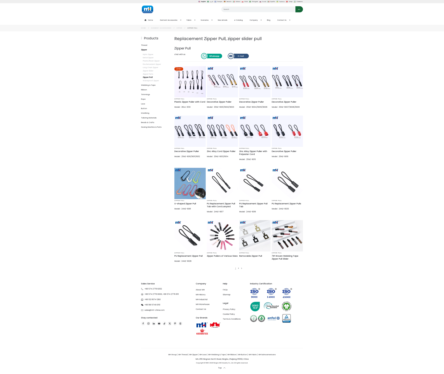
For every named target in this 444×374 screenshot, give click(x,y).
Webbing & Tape (148, 85)
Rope (143, 99)
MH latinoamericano (267, 354)
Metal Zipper (148, 57)
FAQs (225, 289)
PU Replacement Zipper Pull (188, 255)
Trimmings (145, 94)
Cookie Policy (229, 314)
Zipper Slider (148, 71)
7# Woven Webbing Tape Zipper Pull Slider (285, 257)
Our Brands (201, 317)
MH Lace (203, 354)
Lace (143, 104)
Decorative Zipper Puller (219, 101)
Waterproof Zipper (151, 80)
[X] (170, 323)
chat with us (179, 54)
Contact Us (201, 309)
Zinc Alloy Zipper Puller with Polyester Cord (253, 153)
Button (144, 108)
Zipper (144, 50)
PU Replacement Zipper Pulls (286, 203)
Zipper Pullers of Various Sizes (222, 255)
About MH (200, 289)
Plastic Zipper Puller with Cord (189, 101)
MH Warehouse (203, 304)
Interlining (145, 113)
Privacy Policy (229, 309)
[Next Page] (241, 268)
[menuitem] (148, 20)
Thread (144, 45)
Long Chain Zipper (150, 67)
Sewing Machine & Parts (151, 127)
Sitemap (226, 294)
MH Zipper (193, 354)
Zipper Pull (148, 77)
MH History (200, 294)
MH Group (172, 354)
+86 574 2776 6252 (153, 288)
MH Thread (183, 354)
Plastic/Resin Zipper (151, 61)
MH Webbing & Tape (217, 354)
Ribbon (144, 89)
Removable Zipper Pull (250, 255)
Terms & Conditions (232, 319)
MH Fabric (253, 354)
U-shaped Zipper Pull (185, 203)
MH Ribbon (231, 354)
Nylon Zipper (148, 54)
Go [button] (299, 9)
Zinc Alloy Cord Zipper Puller (221, 151)
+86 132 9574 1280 (153, 299)
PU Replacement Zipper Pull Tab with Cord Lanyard (221, 205)
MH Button (242, 354)
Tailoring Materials (149, 118)
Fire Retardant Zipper (152, 64)
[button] (224, 368)
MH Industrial (201, 299)
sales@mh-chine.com (155, 310)
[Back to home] (147, 9)
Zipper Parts (148, 74)
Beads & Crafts (147, 122)
